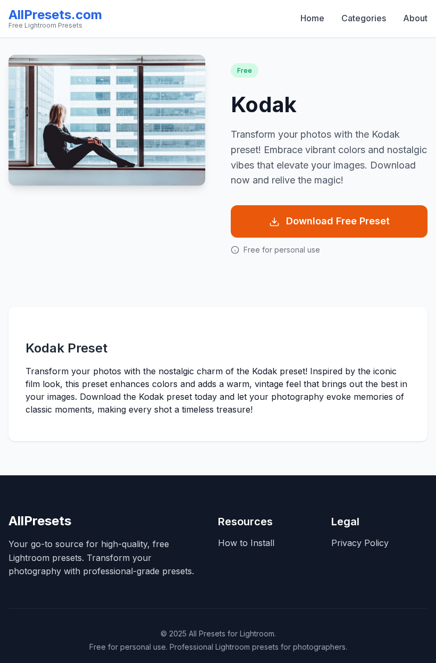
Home (312, 18)
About (415, 18)
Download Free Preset (338, 220)
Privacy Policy (360, 543)
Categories (363, 18)
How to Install (246, 543)
